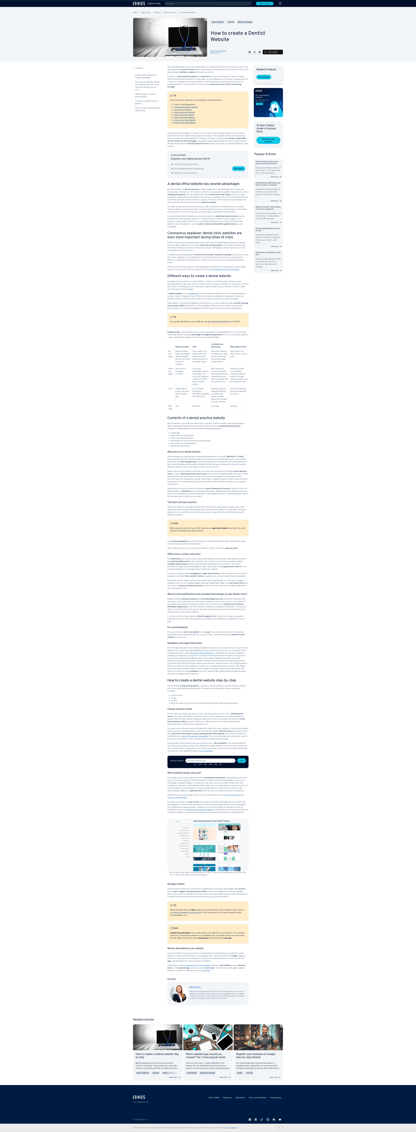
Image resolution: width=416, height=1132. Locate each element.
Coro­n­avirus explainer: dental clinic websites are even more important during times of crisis (147, 86)
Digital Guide (146, 12)
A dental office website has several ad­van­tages (146, 76)
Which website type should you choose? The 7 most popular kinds (205, 1056)
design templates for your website (187, 912)
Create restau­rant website (184, 112)
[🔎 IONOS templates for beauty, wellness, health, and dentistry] (208, 845)
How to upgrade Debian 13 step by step (268, 229)
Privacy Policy (275, 1097)
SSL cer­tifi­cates (207, 751)
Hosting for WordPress (220, 321)
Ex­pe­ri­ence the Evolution (268, 140)
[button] (268, 102)
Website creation (170, 12)
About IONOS (214, 1097)
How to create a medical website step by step (157, 1056)
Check (241, 760)
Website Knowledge (245, 22)
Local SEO (206, 970)
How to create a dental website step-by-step (147, 109)
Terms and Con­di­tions (258, 1097)
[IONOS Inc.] (151, 1097)
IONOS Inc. (143, 1119)
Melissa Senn (195, 987)
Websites (157, 12)
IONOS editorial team (218, 51)
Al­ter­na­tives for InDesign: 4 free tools (268, 253)
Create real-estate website (184, 117)
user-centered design (231, 795)
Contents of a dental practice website (147, 102)
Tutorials (230, 22)
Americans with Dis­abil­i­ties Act (202, 653)
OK (279, 1128)
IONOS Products (265, 3)
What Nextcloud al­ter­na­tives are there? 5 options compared (268, 184)
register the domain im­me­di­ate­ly (194, 736)
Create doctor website (183, 109)
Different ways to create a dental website (145, 95)
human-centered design (177, 797)
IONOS (135, 12)
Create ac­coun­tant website (184, 120)
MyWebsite (193, 293)
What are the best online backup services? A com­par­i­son (268, 208)
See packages (263, 77)
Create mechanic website (184, 115)
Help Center (240, 1097)
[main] (208, 537)
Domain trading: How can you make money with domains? (267, 162)
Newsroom (227, 1097)
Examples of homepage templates (200, 809)
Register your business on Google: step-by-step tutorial (256, 1056)
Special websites (218, 22)
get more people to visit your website (195, 965)
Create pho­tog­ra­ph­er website (186, 107)
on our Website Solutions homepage (224, 269)
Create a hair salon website (185, 122)
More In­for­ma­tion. (231, 1128)
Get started (238, 168)
